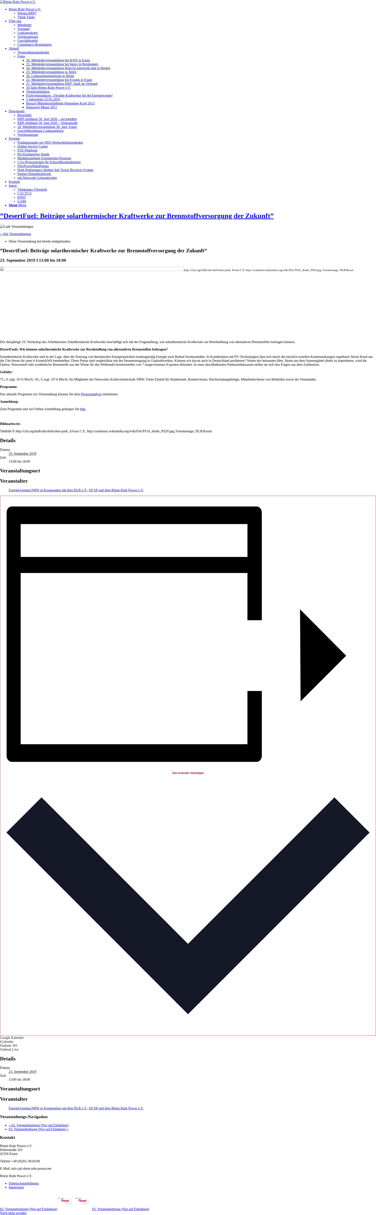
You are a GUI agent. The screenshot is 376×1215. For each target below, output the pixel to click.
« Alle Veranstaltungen (15, 234)
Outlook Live (9, 1049)
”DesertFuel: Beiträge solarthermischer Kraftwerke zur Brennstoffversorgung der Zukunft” (137, 216)
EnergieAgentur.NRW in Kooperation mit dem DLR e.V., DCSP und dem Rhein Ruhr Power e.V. (76, 490)
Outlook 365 (8, 1045)
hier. (83, 409)
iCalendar (6, 1041)
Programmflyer (91, 394)
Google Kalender (12, 1038)
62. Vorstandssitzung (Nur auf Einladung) (39, 1125)
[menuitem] (192, 13)
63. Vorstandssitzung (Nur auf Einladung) (39, 1129)
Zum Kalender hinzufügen (188, 773)
